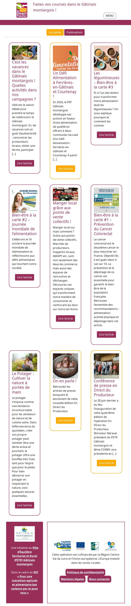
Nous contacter (99, 579)
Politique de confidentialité (85, 572)
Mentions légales (72, 579)
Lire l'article (24, 163)
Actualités (55, 32)
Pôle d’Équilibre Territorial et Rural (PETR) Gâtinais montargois (25, 556)
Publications (74, 32)
